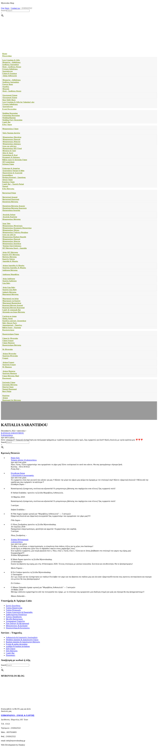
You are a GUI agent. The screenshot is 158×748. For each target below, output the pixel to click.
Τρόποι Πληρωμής (13, 610)
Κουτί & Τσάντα (8, 259)
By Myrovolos (7, 349)
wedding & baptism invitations (18, 646)
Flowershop (7, 56)
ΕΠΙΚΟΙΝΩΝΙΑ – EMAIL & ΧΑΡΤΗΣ (17, 715)
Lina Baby (6, 283)
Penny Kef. (15, 458)
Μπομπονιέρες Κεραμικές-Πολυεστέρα (16, 228)
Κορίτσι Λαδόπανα (10, 281)
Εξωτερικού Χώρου (10, 97)
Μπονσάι (5, 89)
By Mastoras (7, 367)
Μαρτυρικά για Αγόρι (10, 299)
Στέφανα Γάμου (8, 164)
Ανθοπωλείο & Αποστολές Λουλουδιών (22, 637)
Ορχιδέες (5, 87)
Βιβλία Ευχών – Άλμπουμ (11, 328)
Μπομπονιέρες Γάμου (10, 129)
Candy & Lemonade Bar (11, 310)
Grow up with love (9, 146)
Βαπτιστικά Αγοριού (9, 197)
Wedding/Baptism (9, 118)
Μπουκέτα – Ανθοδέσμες (11, 62)
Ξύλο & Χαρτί (7, 153)
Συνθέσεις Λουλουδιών (10, 65)
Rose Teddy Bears (9, 100)
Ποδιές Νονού (7, 318)
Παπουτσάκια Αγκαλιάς (11, 210)
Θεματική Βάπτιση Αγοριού (12, 305)
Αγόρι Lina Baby (9, 287)
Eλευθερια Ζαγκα (18, 473)
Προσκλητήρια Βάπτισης (11, 345)
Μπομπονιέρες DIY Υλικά (12, 148)
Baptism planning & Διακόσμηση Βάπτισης (23, 642)
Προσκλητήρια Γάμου (10, 334)
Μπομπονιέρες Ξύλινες (10, 230)
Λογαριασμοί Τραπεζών (15, 621)
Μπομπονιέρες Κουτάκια (11, 244)
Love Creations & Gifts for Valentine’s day (18, 102)
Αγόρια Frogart (8, 362)
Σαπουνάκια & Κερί (10, 155)
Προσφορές (6, 378)
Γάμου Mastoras (8, 343)
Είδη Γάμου (7, 124)
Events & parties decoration (16, 644)
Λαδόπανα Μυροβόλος (10, 274)
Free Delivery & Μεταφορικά (17, 623)
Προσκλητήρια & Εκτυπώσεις (18, 628)
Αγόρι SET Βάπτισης (10, 252)
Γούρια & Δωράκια (9, 73)
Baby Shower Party (9, 323)
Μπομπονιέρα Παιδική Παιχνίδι (14, 237)
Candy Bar (6, 122)
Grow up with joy (9, 235)
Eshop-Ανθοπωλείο (9, 76)
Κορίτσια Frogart (9, 365)
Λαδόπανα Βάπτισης (10, 270)
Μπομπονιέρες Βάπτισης (11, 219)
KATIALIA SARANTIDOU (12, 433)
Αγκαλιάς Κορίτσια (10, 217)
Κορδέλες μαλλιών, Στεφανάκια (14, 321)
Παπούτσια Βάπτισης (10, 202)
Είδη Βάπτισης (8, 189)
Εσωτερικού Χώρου (10, 95)
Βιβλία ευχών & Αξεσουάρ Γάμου (14, 160)
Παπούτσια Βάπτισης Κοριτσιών (14, 208)
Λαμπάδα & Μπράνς (10, 261)
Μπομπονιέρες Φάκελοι (11, 241)
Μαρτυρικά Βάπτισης (10, 294)
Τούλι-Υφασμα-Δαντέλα (11, 133)
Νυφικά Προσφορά (9, 389)
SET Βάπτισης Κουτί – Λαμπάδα (14, 248)
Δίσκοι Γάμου (7, 180)
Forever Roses (7, 84)
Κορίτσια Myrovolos (10, 356)
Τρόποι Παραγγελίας (14, 608)
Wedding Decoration (10, 113)
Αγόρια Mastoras (9, 371)
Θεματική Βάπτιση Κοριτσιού (13, 308)
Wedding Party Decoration (12, 120)
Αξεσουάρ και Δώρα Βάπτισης (13, 312)
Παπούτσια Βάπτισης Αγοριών (13, 206)
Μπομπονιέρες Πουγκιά (11, 239)
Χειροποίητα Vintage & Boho (13, 171)
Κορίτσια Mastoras (10, 373)
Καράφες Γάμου (8, 182)
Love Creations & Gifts (11, 60)
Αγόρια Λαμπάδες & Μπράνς (13, 265)
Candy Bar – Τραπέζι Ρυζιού (13, 184)
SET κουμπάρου (8, 162)
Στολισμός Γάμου (8, 382)
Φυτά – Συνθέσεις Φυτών (11, 67)
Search (4, 10)
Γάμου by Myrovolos (10, 338)
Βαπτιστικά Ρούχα (9, 193)
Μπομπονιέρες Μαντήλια (12, 137)
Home (4, 54)
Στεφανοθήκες (7, 175)
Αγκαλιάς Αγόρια (9, 215)
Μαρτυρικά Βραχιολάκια (11, 303)
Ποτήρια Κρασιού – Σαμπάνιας (14, 177)
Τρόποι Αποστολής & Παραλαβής (19, 612)
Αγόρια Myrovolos (9, 354)
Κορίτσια (5, 396)
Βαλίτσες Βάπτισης (9, 257)
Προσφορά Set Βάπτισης (11, 400)
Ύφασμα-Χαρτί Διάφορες (11, 246)
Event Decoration (9, 109)
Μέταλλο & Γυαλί (9, 151)
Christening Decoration (11, 115)
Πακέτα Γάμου (7, 387)
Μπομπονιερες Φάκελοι (11, 142)
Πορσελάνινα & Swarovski (12, 173)
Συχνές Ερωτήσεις (13, 606)
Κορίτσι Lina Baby (10, 290)
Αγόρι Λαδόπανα (9, 279)
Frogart (5, 358)
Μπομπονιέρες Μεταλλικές (12, 226)
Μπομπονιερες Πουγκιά (11, 139)
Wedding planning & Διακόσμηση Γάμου (22, 640)
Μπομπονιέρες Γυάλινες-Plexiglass (15, 232)
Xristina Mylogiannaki (19, 540)
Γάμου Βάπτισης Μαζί (10, 376)
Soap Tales (6, 223)
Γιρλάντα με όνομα (9, 316)
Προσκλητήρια (8, 330)
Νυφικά (5, 186)
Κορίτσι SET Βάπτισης (11, 255)
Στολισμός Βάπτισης (9, 385)
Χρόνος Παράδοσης (14, 617)
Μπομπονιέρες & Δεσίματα (16, 626)
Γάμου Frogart (8, 341)
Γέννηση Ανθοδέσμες (10, 69)
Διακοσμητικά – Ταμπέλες (12, 325)
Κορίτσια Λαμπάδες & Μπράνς (14, 268)
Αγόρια (5, 398)
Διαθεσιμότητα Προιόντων (16, 614)
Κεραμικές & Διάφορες (11, 157)
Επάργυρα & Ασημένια (11, 168)
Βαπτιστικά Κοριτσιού (10, 199)
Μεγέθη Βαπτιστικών (14, 619)
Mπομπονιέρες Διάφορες (12, 144)
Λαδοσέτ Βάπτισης (9, 292)
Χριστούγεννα (7, 71)
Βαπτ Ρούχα (6, 391)
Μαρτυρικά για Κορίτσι (11, 301)
